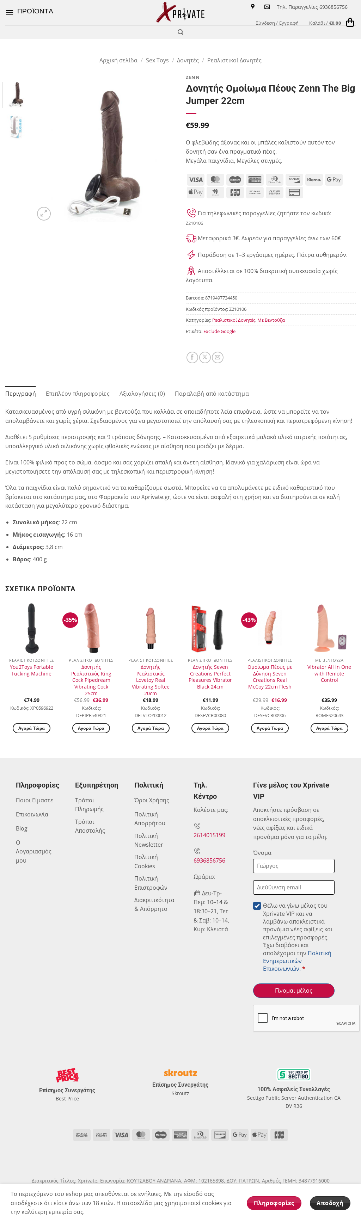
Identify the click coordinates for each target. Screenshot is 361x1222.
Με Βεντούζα (271, 320)
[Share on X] (205, 357)
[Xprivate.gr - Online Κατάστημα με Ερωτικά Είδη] (180, 12)
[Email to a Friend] (218, 357)
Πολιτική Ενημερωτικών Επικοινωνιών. (297, 961)
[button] (29, 12)
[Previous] (46, 152)
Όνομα (262, 853)
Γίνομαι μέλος (293, 990)
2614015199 (209, 835)
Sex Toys (157, 60)
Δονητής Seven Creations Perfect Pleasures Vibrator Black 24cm (210, 677)
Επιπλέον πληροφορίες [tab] (78, 393)
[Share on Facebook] (192, 357)
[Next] (163, 152)
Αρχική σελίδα (118, 60)
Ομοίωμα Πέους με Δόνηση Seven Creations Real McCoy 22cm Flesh (269, 677)
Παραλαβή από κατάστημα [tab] (212, 393)
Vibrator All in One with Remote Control (329, 673)
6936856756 (209, 860)
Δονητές (188, 60)
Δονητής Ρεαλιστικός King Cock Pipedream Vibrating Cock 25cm (91, 680)
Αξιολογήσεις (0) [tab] (142, 393)
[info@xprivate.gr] (268, 7)
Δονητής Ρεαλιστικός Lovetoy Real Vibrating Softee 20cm (151, 680)
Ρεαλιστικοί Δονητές (234, 60)
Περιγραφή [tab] (20, 393)
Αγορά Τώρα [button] (31, 728)
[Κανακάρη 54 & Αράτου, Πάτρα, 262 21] (253, 7)
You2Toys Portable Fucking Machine (31, 670)
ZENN (193, 77)
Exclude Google (219, 331)
